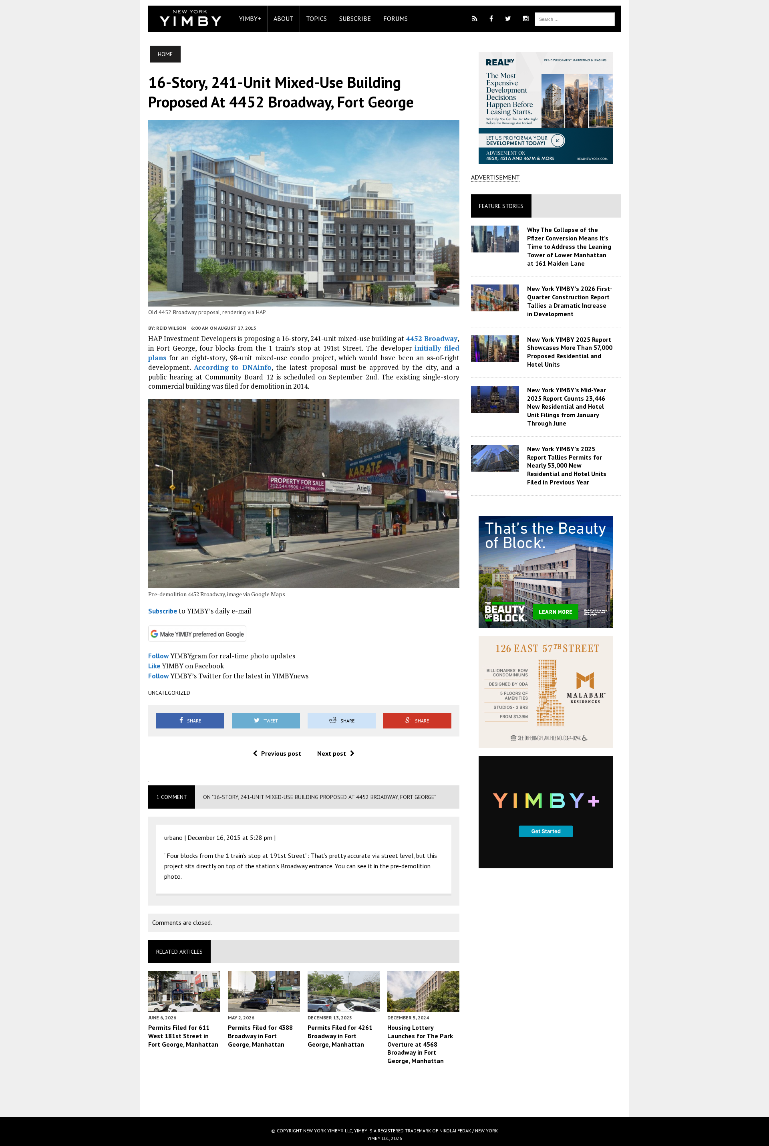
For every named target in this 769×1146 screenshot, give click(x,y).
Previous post (281, 753)
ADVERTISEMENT (495, 177)
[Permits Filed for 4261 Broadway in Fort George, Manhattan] (344, 1006)
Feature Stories (501, 206)
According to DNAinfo (233, 367)
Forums (395, 18)
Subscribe (355, 18)
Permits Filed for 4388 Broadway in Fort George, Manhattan (260, 1035)
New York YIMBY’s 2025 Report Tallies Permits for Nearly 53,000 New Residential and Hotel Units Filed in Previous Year (566, 465)
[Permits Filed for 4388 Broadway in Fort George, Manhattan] (264, 1006)
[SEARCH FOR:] (575, 18)
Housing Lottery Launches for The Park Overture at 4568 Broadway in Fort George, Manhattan (420, 1044)
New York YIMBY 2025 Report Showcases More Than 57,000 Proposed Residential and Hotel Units (569, 351)
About (284, 18)
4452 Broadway (431, 338)
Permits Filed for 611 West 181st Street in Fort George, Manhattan (183, 1035)
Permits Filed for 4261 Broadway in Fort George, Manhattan (340, 1035)
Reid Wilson (171, 328)
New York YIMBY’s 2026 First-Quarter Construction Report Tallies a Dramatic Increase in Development (569, 300)
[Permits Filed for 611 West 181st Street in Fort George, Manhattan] (184, 1006)
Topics (316, 18)
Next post (331, 753)
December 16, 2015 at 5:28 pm (229, 837)
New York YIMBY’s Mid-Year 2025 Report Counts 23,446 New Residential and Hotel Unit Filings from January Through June (566, 406)
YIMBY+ (250, 18)
